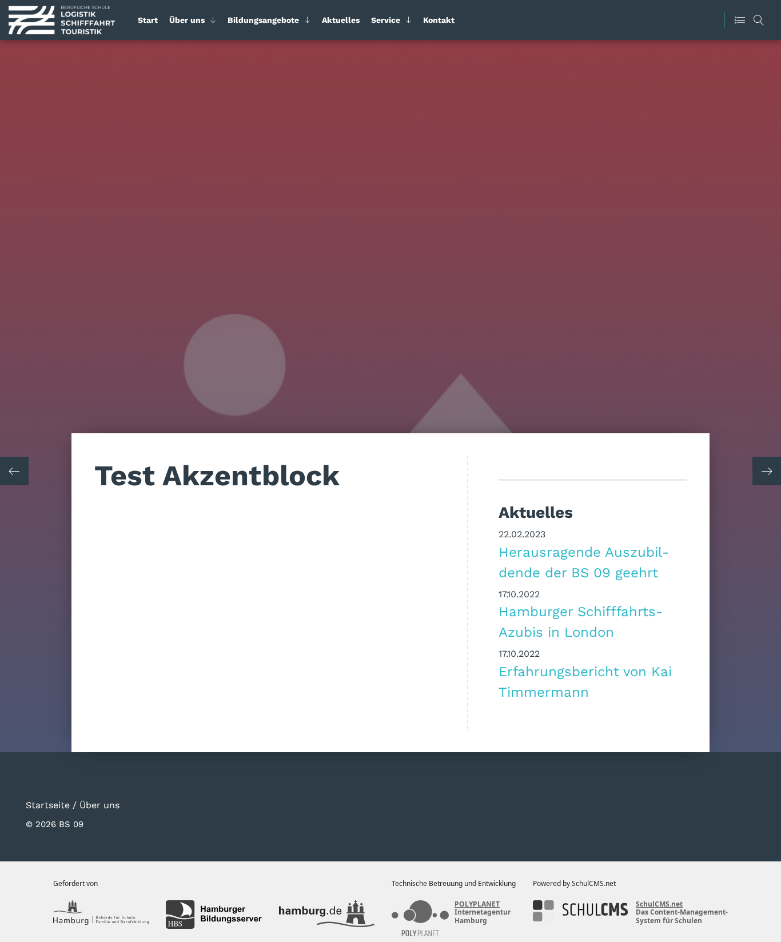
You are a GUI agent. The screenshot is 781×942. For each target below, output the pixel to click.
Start (148, 20)
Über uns (187, 20)
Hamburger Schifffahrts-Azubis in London (581, 621)
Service (385, 20)
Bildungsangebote (263, 20)
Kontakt (439, 20)
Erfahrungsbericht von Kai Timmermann (585, 681)
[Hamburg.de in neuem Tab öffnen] (326, 914)
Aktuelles (341, 20)
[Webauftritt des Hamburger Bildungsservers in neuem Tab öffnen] (213, 914)
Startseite (48, 804)
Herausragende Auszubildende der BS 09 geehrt (584, 562)
